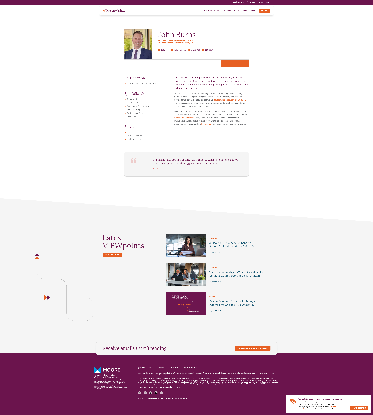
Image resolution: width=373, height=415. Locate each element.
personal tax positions (184, 118)
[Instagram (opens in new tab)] (161, 392)
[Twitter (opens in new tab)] (139, 392)
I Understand (359, 408)
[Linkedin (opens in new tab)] (156, 392)
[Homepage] (114, 10)
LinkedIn (209, 50)
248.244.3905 (179, 50)
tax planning (207, 124)
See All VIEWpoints (112, 255)
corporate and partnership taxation (230, 100)
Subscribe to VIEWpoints (252, 348)
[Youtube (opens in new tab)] (150, 392)
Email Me (195, 50)
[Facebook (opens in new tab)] (145, 392)
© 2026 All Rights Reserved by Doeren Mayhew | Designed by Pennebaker (163, 398)
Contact (264, 11)
